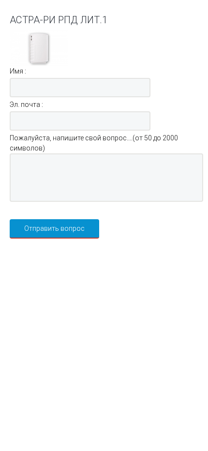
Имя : (18, 71)
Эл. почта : (26, 104)
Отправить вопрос (54, 228)
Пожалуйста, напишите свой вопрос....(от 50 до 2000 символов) (94, 143)
